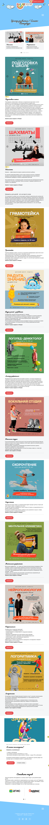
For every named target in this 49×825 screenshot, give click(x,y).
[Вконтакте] (22, 6)
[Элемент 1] (21, 52)
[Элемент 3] (24, 52)
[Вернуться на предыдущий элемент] (7, 76)
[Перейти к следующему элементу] (42, 76)
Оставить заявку (21, 762)
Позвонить (29, 815)
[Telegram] (29, 6)
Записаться (9, 122)
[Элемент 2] (22, 52)
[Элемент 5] (27, 52)
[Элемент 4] (26, 52)
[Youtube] (26, 6)
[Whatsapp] (19, 6)
